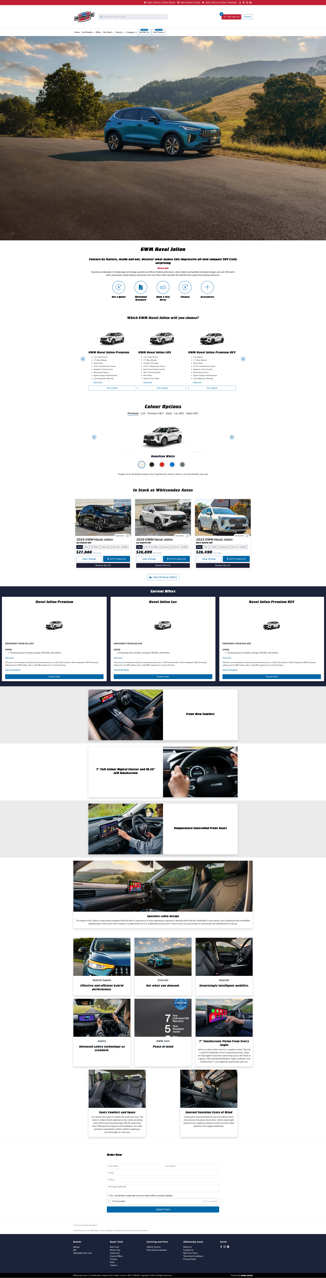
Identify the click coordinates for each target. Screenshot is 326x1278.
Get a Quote (112, 388)
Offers (98, 32)
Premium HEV (155, 413)
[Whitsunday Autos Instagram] (247, 2)
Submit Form (163, 1209)
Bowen (172, 2)
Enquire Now (54, 676)
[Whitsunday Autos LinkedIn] (251, 2)
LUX (143, 413)
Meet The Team (190, 1253)
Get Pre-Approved (118, 559)
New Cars (114, 1247)
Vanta (169, 413)
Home (77, 32)
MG (74, 1250)
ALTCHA (215, 1201)
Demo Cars (115, 1250)
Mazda (76, 1247)
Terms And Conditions (193, 1256)
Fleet (112, 1262)
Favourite (119, 536)
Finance (247, 17)
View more (98, 382)
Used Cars (115, 1253)
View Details (89, 559)
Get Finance (158, 32)
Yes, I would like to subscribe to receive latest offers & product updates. (141, 1196)
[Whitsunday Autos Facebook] (244, 2)
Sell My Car (144, 32)
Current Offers (116, 1256)
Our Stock (107, 32)
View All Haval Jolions (165, 577)
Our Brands (87, 32)
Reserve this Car (103, 565)
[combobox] (133, 17)
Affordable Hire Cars (82, 1253)
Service (119, 32)
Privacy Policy (189, 1259)
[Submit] (101, 17)
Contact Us (188, 1250)
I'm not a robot (118, 1201)
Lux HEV (179, 413)
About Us (187, 1247)
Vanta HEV (192, 413)
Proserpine (232, 2)
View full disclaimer (12, 670)
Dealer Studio (247, 1275)
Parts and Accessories (157, 1250)
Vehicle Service (154, 1247)
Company (130, 32)
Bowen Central (193, 2)
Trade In (113, 1265)
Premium (133, 413)
